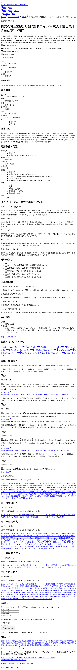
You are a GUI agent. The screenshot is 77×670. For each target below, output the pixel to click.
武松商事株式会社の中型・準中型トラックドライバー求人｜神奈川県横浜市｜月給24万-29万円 (35, 450)
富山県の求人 (20, 641)
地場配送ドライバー (32, 641)
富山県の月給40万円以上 (51, 643)
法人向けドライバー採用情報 (44, 658)
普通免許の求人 (54, 641)
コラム (25, 5)
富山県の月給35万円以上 (34, 643)
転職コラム (30, 658)
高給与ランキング (53, 645)
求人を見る (5, 392)
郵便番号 (4, 623)
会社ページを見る (7, 337)
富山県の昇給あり (21, 645)
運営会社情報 (12, 660)
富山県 (24, 17)
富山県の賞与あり (8, 645)
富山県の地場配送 (34, 645)
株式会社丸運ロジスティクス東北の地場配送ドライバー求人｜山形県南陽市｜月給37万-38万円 (35, 365)
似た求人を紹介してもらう (53, 85)
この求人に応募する (8, 85)
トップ (3, 17)
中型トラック (44, 641)
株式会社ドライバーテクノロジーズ (21, 663)
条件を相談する (37, 85)
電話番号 (4, 613)
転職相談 (4, 660)
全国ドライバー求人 (8, 641)
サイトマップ (21, 660)
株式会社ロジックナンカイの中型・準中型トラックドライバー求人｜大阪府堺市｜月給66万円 (34, 394)
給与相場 (20, 5)
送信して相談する (9, 628)
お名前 (3, 609)
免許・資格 (16, 658)
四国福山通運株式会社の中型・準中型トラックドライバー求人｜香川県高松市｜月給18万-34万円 (35, 421)
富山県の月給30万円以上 (16, 643)
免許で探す (13, 5)
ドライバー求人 (13, 17)
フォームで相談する (22, 85)
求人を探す (5, 5)
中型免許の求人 (65, 641)
